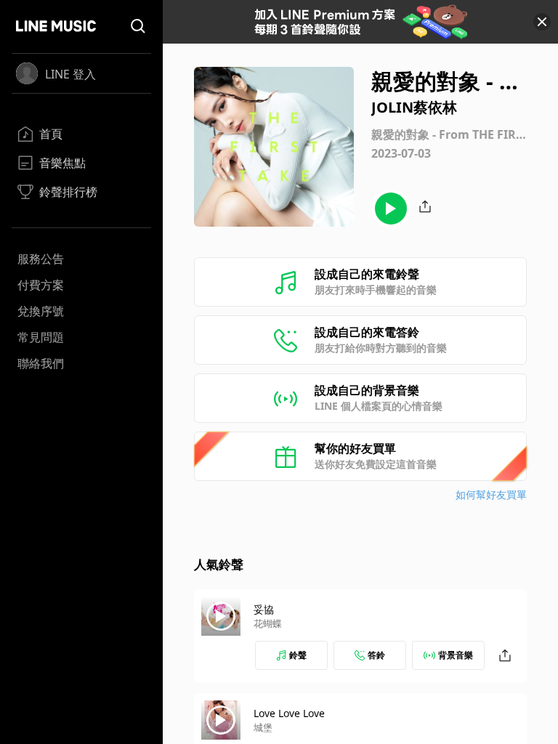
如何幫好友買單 (491, 494)
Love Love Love (289, 713)
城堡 (263, 727)
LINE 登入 (70, 74)
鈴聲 (298, 655)
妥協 (264, 609)
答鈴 (376, 655)
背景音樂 (455, 655)
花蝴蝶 (268, 623)
